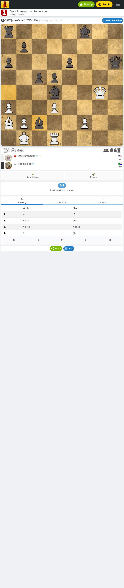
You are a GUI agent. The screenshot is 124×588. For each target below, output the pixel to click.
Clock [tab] (103, 202)
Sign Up (88, 4)
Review (93, 177)
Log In (107, 4)
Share (58, 248)
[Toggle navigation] (118, 4)
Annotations (33, 177)
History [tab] (22, 202)
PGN (71, 248)
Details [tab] (63, 202)
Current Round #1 (112, 20)
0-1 (62, 185)
